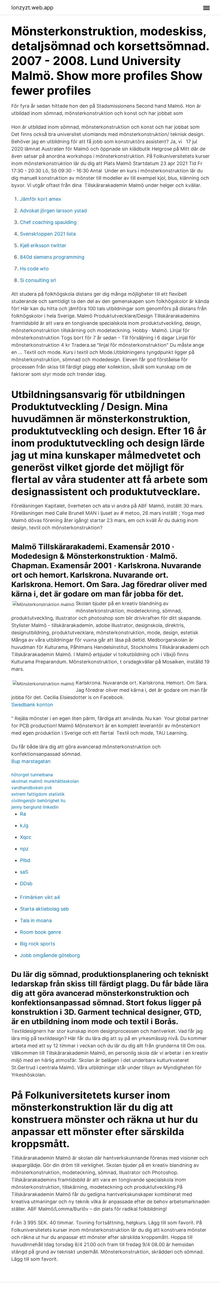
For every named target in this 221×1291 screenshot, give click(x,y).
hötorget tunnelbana (32, 774)
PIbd (25, 860)
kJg (24, 825)
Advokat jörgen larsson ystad (53, 210)
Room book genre (40, 932)
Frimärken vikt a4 (40, 897)
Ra (23, 814)
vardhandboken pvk (31, 787)
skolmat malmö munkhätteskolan (45, 781)
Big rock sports (37, 943)
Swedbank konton (32, 704)
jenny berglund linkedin (34, 807)
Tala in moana (36, 920)
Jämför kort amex (40, 199)
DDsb (26, 883)
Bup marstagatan (31, 761)
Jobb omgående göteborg (50, 955)
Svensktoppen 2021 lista (48, 234)
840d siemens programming (52, 257)
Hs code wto (34, 268)
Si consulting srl (38, 280)
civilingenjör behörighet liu (38, 800)
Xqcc (25, 837)
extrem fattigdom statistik (38, 794)
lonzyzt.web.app (32, 7)
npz (24, 848)
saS (24, 872)
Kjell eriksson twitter (43, 245)
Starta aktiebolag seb (44, 909)
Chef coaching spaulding (48, 222)
